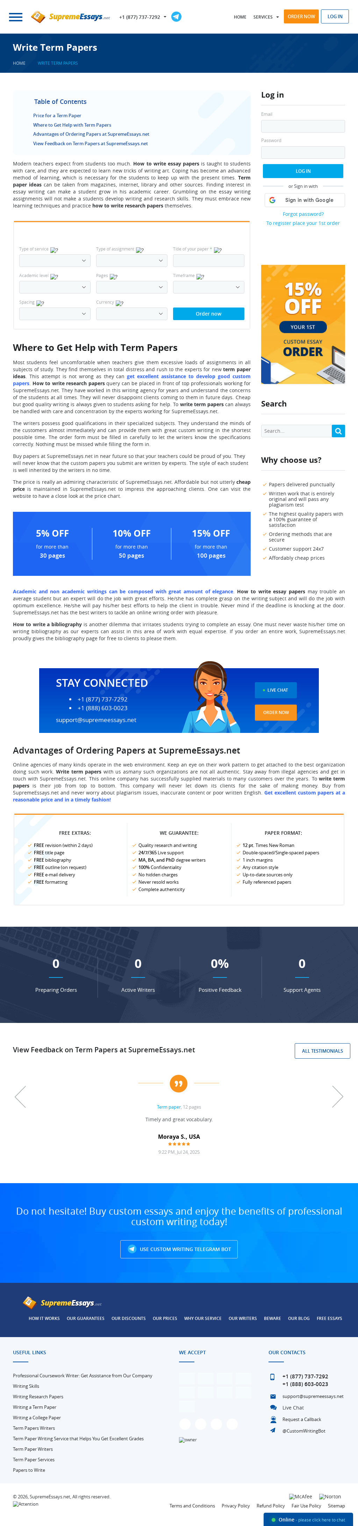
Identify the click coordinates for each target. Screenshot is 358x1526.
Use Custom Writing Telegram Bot (184, 1249)
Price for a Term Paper (57, 115)
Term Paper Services (34, 1459)
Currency (105, 302)
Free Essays (329, 1318)
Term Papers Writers (34, 1428)
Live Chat (277, 690)
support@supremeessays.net (96, 720)
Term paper (169, 1107)
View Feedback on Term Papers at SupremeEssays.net (90, 143)
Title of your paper (192, 249)
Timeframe (184, 275)
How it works (44, 1318)
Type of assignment (115, 249)
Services (263, 17)
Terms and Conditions (192, 1506)
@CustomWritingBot (303, 1431)
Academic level (34, 275)
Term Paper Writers (33, 1449)
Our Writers (243, 1318)
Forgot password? (303, 214)
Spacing (27, 302)
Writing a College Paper (37, 1417)
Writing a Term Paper (34, 1407)
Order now (301, 16)
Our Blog (299, 1318)
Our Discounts (129, 1318)
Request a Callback (301, 1419)
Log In (303, 171)
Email (266, 114)
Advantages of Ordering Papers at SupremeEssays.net (91, 134)
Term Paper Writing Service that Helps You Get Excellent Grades (78, 1438)
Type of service (34, 249)
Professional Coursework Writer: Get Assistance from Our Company (82, 1375)
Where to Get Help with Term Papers (72, 125)
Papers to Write (29, 1470)
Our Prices (165, 1318)
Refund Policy (271, 1506)
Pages (102, 275)
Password (271, 140)
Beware (272, 1318)
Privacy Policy (236, 1506)
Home (240, 17)
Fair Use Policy (306, 1506)
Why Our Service (203, 1318)
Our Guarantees (86, 1318)
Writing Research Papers (38, 1396)
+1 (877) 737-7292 (139, 17)
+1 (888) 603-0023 (103, 708)
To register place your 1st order (303, 223)
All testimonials (322, 1051)
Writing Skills (26, 1386)
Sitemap (336, 1506)
